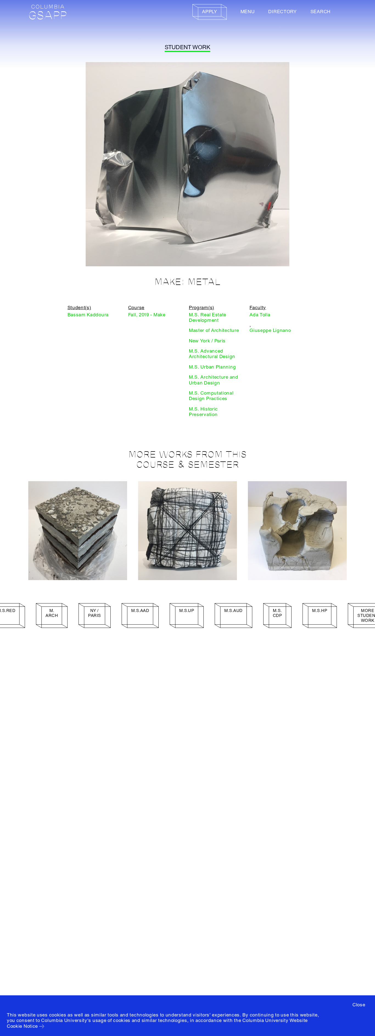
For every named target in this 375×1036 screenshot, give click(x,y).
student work (188, 47)
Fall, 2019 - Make (147, 315)
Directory (282, 12)
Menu (247, 12)
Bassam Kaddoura (88, 315)
